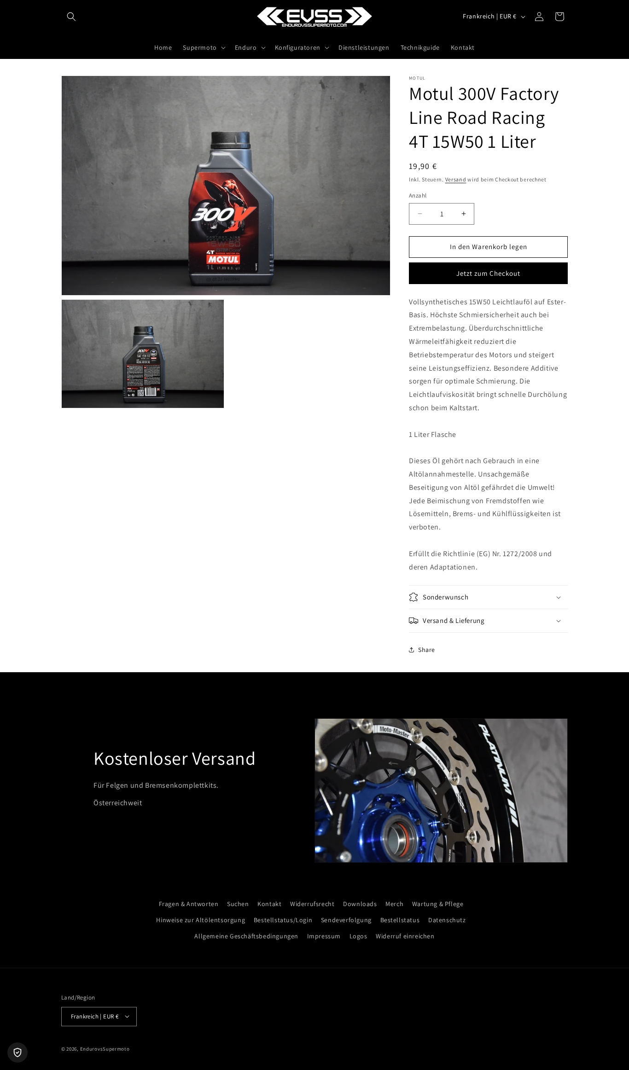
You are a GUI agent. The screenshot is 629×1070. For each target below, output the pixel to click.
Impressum (324, 936)
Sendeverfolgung (346, 920)
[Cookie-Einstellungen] (17, 1052)
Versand (455, 179)
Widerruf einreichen (405, 936)
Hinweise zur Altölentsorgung (200, 920)
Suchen (238, 904)
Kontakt (269, 904)
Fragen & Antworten (189, 904)
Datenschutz (447, 920)
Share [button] (426, 649)
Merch (394, 904)
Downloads (360, 904)
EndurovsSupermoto (105, 1048)
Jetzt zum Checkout (488, 273)
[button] (71, 16)
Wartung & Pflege (438, 904)
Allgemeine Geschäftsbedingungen (246, 936)
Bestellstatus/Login (283, 920)
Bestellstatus (400, 920)
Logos (358, 936)
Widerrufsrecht (312, 904)
